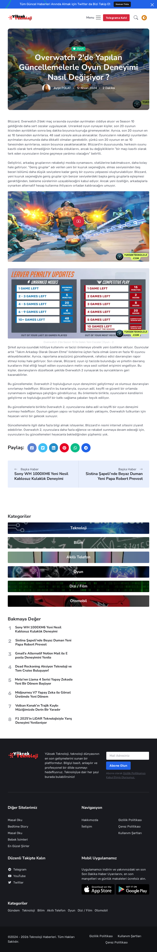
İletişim (87, 826)
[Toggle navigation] (144, 17)
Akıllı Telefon (79, 557)
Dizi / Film (78, 586)
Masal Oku (15, 820)
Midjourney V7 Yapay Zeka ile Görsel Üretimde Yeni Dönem (43, 694)
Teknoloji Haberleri (42, 937)
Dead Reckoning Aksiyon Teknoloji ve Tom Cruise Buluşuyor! (43, 668)
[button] (136, 18)
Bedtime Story (18, 826)
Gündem (14, 910)
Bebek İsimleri (18, 839)
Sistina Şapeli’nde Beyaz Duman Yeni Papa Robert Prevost (114, 476)
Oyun (80, 48)
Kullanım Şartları (130, 833)
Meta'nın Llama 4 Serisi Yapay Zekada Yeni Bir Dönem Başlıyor (44, 681)
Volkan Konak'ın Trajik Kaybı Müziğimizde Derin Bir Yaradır (37, 707)
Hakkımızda (90, 820)
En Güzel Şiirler (18, 846)
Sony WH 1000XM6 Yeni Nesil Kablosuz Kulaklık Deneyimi (41, 476)
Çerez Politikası (129, 826)
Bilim (78, 542)
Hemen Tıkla (122, 4)
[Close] (152, 5)
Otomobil (78, 601)
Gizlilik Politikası (130, 820)
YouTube (19, 876)
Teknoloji (78, 528)
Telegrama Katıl (116, 17)
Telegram (19, 869)
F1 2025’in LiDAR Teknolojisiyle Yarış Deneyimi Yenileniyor (43, 720)
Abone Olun (118, 765)
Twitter (18, 882)
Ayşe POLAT (62, 88)
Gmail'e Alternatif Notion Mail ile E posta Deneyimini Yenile (41, 655)
